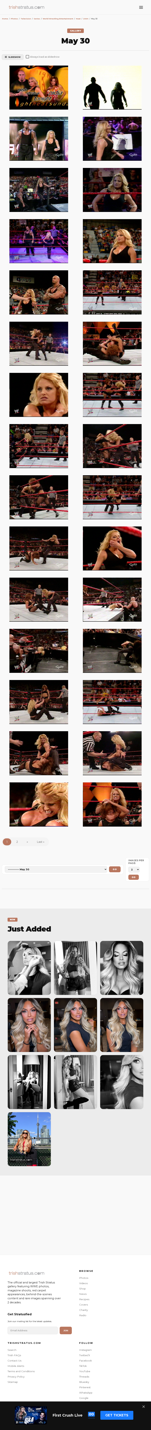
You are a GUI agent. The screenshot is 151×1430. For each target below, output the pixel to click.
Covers (83, 1304)
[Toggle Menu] (141, 7)
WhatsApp (85, 1392)
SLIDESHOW (14, 57)
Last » (40, 842)
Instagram (85, 1349)
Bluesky (84, 1381)
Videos (83, 1283)
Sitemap (13, 1381)
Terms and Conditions (21, 1371)
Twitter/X (84, 1355)
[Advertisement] (75, 1214)
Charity (83, 1309)
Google (83, 1397)
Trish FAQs (14, 1355)
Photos (83, 1277)
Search (12, 1349)
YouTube (84, 1371)
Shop (82, 1288)
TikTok (83, 1365)
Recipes (84, 1299)
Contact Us (14, 1360)
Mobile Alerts (16, 1365)
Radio (82, 1315)
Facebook (85, 1360)
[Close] (144, 1407)
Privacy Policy (16, 1376)
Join (65, 1330)
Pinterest (85, 1387)
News (83, 1293)
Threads (84, 1376)
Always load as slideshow (44, 56)
